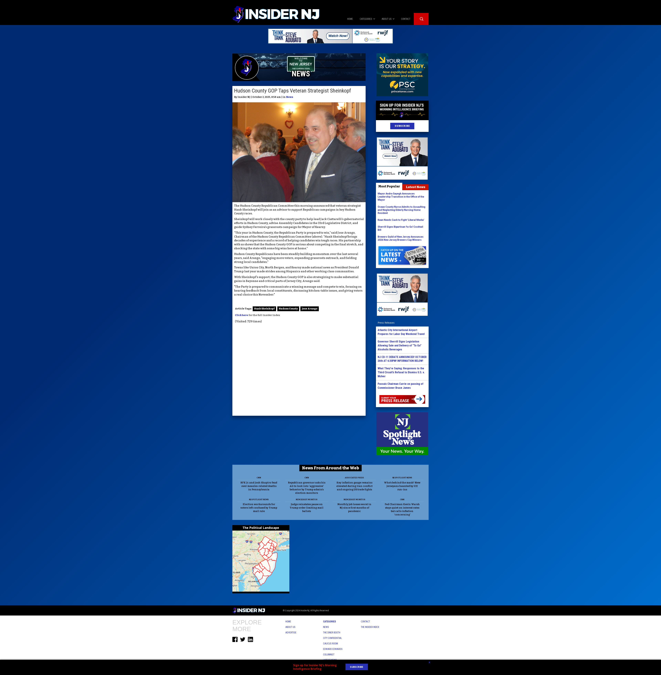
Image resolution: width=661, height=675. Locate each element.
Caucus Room (330, 643)
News (289, 97)
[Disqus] (299, 370)
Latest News (415, 187)
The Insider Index (370, 627)
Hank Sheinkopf (264, 308)
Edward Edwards (333, 649)
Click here (241, 315)
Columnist (328, 654)
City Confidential (332, 638)
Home (288, 621)
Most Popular (389, 186)
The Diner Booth (331, 632)
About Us (290, 627)
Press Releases (386, 322)
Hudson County (288, 308)
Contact (365, 621)
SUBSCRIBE (402, 125)
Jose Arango (309, 308)
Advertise (290, 632)
